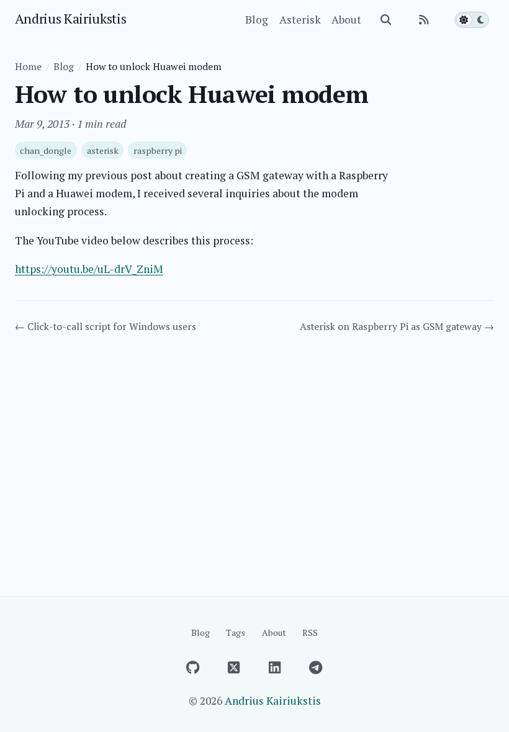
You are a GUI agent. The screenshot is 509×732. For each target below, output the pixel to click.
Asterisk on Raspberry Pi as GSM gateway (397, 326)
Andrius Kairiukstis (71, 18)
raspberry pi (157, 150)
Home (28, 66)
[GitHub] (193, 667)
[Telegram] (316, 667)
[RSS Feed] (424, 19)
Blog (256, 19)
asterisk (103, 150)
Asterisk (300, 19)
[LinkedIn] (275, 667)
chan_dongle (45, 150)
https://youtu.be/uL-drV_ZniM (89, 269)
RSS (310, 632)
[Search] (386, 19)
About (346, 19)
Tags (235, 632)
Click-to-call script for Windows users (105, 326)
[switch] (472, 19)
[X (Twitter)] (234, 667)
